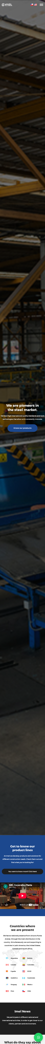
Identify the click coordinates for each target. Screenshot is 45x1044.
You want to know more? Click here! (22, 871)
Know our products (23, 428)
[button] (38, 1037)
